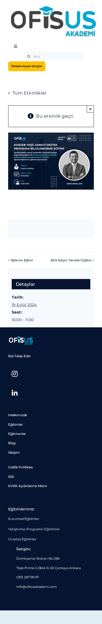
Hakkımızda (17, 415)
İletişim (14, 452)
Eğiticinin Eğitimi (22, 260)
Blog (12, 443)
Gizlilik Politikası (20, 467)
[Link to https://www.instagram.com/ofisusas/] (14, 373)
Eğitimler (15, 424)
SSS (11, 477)
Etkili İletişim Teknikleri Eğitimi (71, 260)
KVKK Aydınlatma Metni (27, 486)
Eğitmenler (17, 434)
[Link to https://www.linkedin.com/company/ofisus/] (14, 393)
